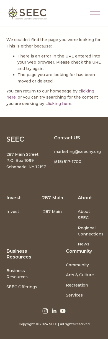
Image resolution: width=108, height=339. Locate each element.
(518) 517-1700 (67, 161)
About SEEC (84, 214)
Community (77, 264)
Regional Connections (91, 231)
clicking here (58, 103)
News (83, 244)
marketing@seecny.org (77, 151)
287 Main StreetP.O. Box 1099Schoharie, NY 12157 (26, 160)
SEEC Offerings (21, 286)
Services (74, 295)
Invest (12, 211)
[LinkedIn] (54, 311)
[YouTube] (63, 311)
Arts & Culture (80, 274)
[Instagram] (45, 311)
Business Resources (17, 273)
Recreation (77, 285)
